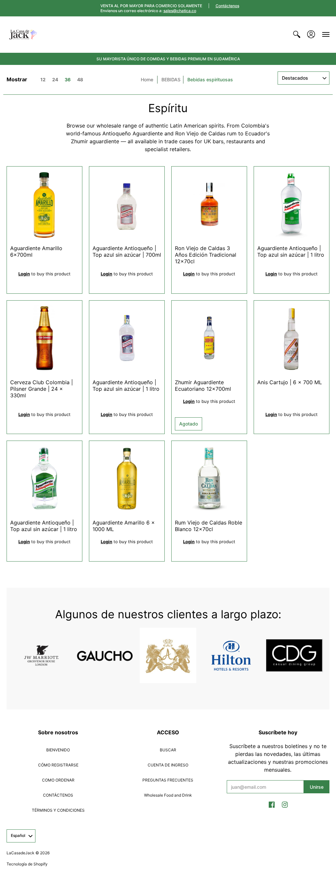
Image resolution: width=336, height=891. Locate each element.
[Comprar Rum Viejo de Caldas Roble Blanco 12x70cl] (209, 478)
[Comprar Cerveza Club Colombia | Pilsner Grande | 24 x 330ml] (44, 338)
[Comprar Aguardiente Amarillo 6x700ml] (44, 204)
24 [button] (55, 79)
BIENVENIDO (58, 749)
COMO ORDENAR (58, 780)
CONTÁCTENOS (58, 795)
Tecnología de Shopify (27, 863)
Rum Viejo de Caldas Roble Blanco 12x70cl (208, 525)
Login (24, 273)
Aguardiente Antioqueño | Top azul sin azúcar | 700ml (127, 251)
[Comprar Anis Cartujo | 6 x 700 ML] (291, 338)
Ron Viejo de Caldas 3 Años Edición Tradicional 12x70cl (205, 255)
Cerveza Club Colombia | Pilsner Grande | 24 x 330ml (41, 389)
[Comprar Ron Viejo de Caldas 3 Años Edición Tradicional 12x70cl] (209, 204)
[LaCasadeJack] (23, 34)
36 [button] (68, 79)
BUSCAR (168, 749)
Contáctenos (227, 5)
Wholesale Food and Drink (168, 795)
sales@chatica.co (179, 10)
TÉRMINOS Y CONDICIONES (58, 810)
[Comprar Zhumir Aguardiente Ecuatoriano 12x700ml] (209, 338)
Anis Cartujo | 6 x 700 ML (289, 382)
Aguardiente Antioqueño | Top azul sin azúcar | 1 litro (290, 251)
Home (147, 79)
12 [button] (43, 79)
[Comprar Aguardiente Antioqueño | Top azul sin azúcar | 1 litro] (291, 204)
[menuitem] (296, 34)
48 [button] (80, 79)
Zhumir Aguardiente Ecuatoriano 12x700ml (203, 385)
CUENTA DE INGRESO (168, 764)
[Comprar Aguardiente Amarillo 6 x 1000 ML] (127, 478)
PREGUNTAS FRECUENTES (167, 780)
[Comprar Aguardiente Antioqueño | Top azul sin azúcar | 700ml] (127, 204)
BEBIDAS (170, 79)
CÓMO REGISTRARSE (58, 764)
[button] (296, 34)
